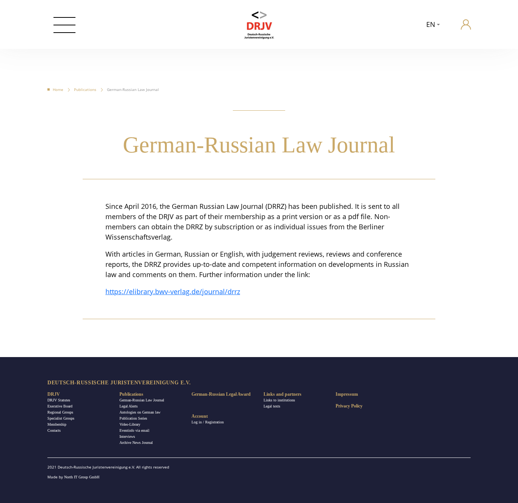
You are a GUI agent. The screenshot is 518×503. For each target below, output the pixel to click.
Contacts (54, 430)
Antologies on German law (139, 412)
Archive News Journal (136, 442)
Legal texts (272, 406)
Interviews (127, 436)
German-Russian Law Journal (141, 400)
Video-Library (129, 424)
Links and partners (282, 394)
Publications (85, 89)
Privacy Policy (349, 406)
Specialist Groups (60, 418)
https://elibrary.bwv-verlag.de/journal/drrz (172, 291)
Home (58, 89)
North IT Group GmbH (81, 477)
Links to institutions (279, 400)
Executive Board (59, 406)
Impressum (347, 394)
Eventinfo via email (134, 430)
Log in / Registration (208, 422)
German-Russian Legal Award (221, 394)
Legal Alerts (128, 406)
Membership (56, 424)
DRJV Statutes (58, 400)
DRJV (53, 394)
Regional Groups (60, 412)
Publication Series (133, 418)
